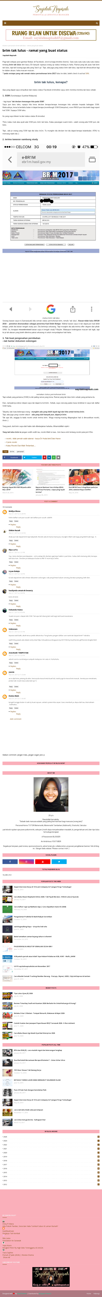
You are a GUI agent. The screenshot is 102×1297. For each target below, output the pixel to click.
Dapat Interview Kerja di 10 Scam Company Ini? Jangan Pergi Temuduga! (42, 887)
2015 (51, 1172)
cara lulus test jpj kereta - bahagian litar (30, 1120)
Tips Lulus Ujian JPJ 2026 (23, 993)
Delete (16, 521)
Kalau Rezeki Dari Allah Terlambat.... (21, 446)
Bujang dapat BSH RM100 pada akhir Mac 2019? (16, 488)
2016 (51, 1169)
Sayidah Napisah (9, 55)
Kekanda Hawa (16, 609)
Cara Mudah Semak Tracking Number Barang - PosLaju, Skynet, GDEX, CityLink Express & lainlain (52, 976)
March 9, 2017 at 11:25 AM (17, 675)
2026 (51, 1137)
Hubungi (97, 1294)
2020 (51, 1153)
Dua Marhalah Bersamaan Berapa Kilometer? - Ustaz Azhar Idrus (39, 1060)
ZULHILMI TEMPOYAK (18, 652)
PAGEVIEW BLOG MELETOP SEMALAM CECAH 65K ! (33, 946)
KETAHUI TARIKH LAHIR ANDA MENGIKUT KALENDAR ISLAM (37, 1080)
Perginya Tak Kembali (11, 1233)
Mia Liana (6, 1238)
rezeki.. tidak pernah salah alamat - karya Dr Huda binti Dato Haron (33, 438)
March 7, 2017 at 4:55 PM (17, 612)
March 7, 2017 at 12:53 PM (17, 533)
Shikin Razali (14, 530)
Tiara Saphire (7, 1252)
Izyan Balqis (14, 571)
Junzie (11, 672)
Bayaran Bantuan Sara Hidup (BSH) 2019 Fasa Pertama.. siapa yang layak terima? (50, 489)
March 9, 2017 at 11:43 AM (17, 698)
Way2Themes (22, 1294)
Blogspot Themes (45, 1294)
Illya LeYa (13, 549)
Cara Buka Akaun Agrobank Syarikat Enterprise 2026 (34, 1033)
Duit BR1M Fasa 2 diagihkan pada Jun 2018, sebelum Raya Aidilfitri (83, 488)
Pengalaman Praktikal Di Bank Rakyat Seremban (33, 917)
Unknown (13, 629)
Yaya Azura (6, 1245)
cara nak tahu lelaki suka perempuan (28, 1110)
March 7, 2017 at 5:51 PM (17, 632)
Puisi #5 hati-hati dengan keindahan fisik (30, 1090)
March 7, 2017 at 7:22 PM (17, 655)
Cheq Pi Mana (8, 1224)
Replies (13, 524)
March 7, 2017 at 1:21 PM (17, 552)
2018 (51, 1161)
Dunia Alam (14, 696)
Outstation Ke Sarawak (11, 1240)
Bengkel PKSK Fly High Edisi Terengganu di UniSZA (22, 1248)
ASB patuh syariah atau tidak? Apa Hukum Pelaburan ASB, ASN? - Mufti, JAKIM (44, 956)
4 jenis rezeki (11, 442)
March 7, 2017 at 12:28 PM (17, 514)
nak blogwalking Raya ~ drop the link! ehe (30, 926)
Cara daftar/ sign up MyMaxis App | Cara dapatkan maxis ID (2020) (40, 907)
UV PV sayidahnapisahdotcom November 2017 (32, 966)
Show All (6, 1257)
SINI (87, 73)
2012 (51, 1184)
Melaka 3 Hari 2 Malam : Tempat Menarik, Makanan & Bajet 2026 (39, 1013)
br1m (12, 451)
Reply (11, 521)
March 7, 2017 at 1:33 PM (17, 574)
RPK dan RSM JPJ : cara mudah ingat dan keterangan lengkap (38, 1050)
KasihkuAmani (8, 1231)
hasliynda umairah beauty (21, 590)
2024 (51, 1141)
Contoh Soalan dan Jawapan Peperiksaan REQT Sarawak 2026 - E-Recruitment (44, 1023)
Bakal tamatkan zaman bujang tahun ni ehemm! (33, 936)
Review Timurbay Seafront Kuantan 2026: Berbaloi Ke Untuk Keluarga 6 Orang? (45, 1003)
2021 (51, 1149)
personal (11, 46)
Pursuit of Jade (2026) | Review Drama (18, 1255)
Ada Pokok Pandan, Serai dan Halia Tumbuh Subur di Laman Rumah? (30, 1226)
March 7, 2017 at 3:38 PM (17, 593)
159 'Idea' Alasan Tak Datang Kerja (27, 1070)
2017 (51, 1165)
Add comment (15, 719)
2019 (51, 1157)
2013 (51, 1180)
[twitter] (59, 861)
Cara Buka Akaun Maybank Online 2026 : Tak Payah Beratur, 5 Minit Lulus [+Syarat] (46, 897)
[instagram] (26, 861)
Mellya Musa (14, 511)
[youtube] (42, 861)
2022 (51, 1145)
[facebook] (10, 861)
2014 (51, 1176)
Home (4, 46)
